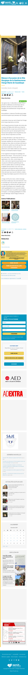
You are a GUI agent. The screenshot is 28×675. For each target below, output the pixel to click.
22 (17, 540)
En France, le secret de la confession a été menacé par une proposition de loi (16, 507)
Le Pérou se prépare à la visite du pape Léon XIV (13, 470)
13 (10, 538)
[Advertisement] (14, 20)
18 (4, 540)
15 (17, 538)
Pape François (4, 37)
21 (14, 540)
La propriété (15, 654)
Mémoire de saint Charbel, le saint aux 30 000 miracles (16, 500)
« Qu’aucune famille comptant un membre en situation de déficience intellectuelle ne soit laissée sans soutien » (13, 466)
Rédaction (17, 91)
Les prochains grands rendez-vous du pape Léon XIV (8, 567)
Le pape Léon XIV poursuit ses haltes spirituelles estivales (8, 578)
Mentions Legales (6, 656)
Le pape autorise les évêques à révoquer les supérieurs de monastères (16, 513)
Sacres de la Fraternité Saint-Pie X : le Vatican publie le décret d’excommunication (16, 486)
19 (7, 540)
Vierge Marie (12, 37)
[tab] (8, 624)
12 (7, 538)
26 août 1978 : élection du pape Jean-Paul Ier (12, 457)
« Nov (4, 546)
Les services (22, 654)
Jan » (7, 546)
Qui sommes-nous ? (7, 654)
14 (14, 538)
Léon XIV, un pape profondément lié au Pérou (8, 557)
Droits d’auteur (14, 656)
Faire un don (14, 263)
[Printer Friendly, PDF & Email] (23, 101)
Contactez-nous (22, 656)
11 (4, 538)
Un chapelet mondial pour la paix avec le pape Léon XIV (16, 493)
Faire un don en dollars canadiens (14, 266)
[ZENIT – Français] (8, 2)
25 (4, 543)
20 (10, 540)
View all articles (5, 247)
